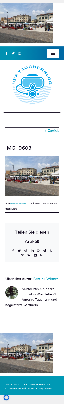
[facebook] (6, 53)
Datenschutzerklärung (21, 388)
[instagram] (19, 53)
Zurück (53, 130)
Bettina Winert (18, 203)
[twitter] (13, 53)
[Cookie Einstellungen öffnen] (6, 399)
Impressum (45, 388)
